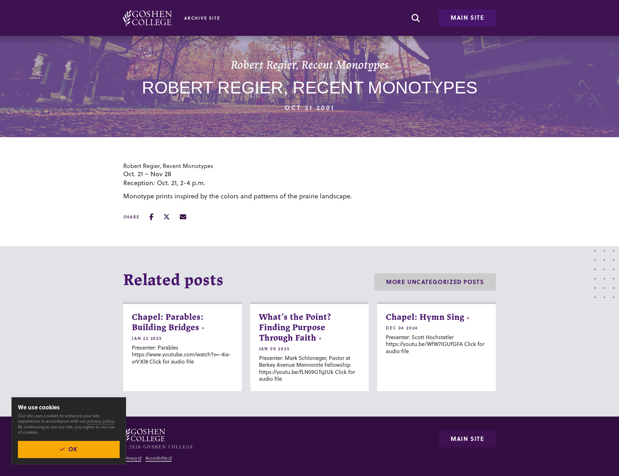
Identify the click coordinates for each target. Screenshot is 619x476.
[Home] (147, 18)
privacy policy (100, 421)
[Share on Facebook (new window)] (151, 216)
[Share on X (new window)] (166, 216)
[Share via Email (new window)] (183, 216)
